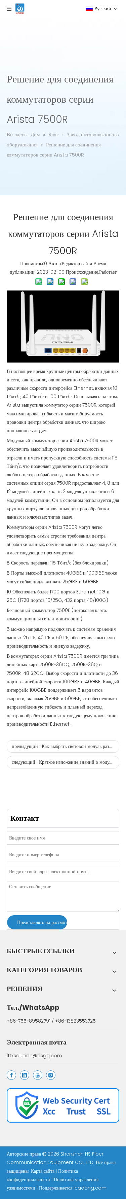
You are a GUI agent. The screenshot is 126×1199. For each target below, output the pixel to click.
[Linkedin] (24, 1075)
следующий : (65, 762)
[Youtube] (37, 1075)
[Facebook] (11, 1075)
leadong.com (90, 1188)
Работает (108, 272)
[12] (63, 1105)
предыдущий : (65, 746)
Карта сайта (43, 1171)
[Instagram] (50, 1075)
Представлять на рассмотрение (42, 922)
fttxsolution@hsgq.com (34, 1055)
